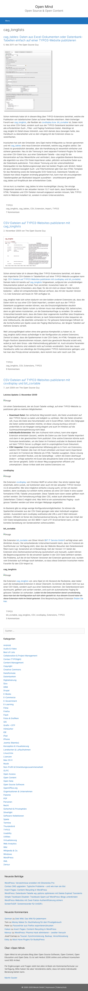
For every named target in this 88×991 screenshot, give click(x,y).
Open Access (9, 774)
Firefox (6, 711)
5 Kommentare (12, 618)
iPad (5, 736)
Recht (6, 805)
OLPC (6, 770)
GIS (5, 722)
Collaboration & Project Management (20, 656)
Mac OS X (7, 760)
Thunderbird (9, 826)
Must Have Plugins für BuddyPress (29, 939)
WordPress (8, 857)
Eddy (7, 939)
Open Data (8, 781)
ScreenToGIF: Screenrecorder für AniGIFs (23, 904)
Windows (7, 854)
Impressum (50, 987)
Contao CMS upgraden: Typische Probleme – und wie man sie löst (35, 886)
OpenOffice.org (10, 788)
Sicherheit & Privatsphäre (15, 809)
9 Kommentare (13, 369)
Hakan (8, 929)
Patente (7, 795)
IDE (4, 732)
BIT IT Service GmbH (54, 540)
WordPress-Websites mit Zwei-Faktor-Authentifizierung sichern (34, 900)
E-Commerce (9, 697)
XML (5, 861)
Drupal (6, 690)
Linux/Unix (8, 753)
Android (7, 645)
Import (48, 208)
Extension (39, 208)
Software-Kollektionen (13, 816)
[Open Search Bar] (84, 20)
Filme (5, 708)
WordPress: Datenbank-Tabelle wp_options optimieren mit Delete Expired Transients (43, 893)
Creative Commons (12, 669)
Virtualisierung (10, 840)
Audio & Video (10, 649)
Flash (5, 715)
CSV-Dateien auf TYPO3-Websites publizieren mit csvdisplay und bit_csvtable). (44, 279)
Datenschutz (61, 987)
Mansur (8, 932)
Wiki (5, 847)
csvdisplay (21, 482)
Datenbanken (9, 676)
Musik (6, 764)
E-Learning (8, 704)
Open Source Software (13, 784)
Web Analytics (9, 844)
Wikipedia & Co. (10, 850)
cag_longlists (20, 122)
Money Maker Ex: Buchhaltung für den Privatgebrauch (37, 922)
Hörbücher (8, 729)
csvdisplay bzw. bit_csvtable (55, 122)
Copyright (7, 666)
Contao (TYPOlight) (12, 659)
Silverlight (7, 812)
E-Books (7, 694)
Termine (7, 823)
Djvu (5, 683)
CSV (32, 208)
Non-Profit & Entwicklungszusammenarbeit (23, 767)
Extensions (29, 366)
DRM (5, 687)
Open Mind (44, 7)
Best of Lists (9, 652)
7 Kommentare (12, 212)
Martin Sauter (11, 978)
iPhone (6, 739)
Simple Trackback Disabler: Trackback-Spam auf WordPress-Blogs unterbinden (41, 897)
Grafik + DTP (9, 725)
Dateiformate (9, 673)
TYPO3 (9, 205)
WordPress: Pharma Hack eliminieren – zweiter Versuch (40, 932)
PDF (5, 798)
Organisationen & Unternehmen (17, 791)
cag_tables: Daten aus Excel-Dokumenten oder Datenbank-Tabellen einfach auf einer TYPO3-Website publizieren (43, 38)
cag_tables (16, 145)
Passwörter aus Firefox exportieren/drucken (33, 925)
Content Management (13, 663)
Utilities (6, 837)
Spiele (6, 819)
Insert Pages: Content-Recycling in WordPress (26, 890)
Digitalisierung (9, 680)
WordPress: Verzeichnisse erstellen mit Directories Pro (29, 883)
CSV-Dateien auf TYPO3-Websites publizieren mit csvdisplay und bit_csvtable (36, 381)
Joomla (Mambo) (11, 743)
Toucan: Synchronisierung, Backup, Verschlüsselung (44, 936)
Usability (7, 833)
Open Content (9, 777)
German (8, 918)
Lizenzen (7, 757)
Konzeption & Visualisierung (16, 746)
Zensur (6, 864)
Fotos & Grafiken (11, 718)
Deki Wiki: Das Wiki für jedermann (30, 918)
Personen (7, 802)
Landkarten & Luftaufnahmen (17, 750)
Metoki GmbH (38, 987)
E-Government (10, 701)
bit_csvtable (22, 540)
